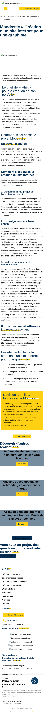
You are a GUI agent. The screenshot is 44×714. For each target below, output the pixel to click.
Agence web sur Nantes (12, 674)
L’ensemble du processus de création (16, 180)
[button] (5, 8)
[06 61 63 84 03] (4, 620)
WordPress (19, 272)
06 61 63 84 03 (12, 620)
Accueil (3, 16)
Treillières (16, 668)
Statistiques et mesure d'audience (13, 703)
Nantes (8, 668)
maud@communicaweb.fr (12, 624)
